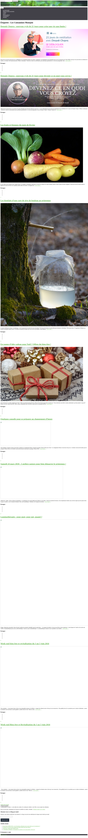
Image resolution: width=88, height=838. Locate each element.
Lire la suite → (68, 60)
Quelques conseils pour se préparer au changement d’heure (26, 419)
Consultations (6, 16)
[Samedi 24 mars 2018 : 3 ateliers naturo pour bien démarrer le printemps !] (32, 498)
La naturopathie (6, 10)
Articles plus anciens (5, 804)
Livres (4, 13)
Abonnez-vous (5, 820)
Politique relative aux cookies (39, 809)
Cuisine (4, 12)
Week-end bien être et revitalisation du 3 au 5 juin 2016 (25, 643)
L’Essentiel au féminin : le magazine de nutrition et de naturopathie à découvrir (19, 829)
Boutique (5, 17)
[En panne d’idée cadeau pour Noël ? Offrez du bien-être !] (42, 400)
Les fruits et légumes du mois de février (18, 125)
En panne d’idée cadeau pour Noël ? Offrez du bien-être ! (26, 344)
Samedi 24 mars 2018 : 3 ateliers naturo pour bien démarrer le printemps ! (33, 464)
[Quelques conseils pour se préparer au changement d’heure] (26, 445)
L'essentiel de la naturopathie (6, 3)
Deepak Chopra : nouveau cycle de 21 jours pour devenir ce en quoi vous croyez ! (36, 76)
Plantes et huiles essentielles (8, 11)
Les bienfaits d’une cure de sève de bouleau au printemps (26, 200)
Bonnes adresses (6, 14)
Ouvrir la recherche (4, 19)
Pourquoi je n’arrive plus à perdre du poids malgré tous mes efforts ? (17, 827)
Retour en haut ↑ (4, 834)
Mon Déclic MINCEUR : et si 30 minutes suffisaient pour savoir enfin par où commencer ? (21, 826)
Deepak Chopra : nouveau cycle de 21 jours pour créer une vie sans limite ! (33, 26)
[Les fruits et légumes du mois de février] (42, 182)
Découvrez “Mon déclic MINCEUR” (10, 828)
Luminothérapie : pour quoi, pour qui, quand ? (21, 517)
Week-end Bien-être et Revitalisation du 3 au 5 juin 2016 (25, 724)
